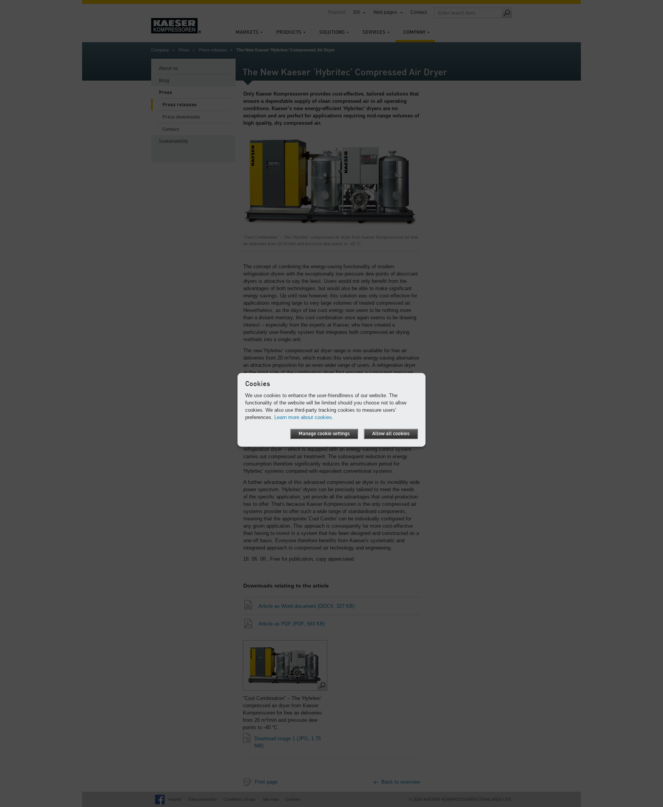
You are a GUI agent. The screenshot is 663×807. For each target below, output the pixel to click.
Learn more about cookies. (303, 417)
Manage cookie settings (324, 433)
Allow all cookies (390, 433)
